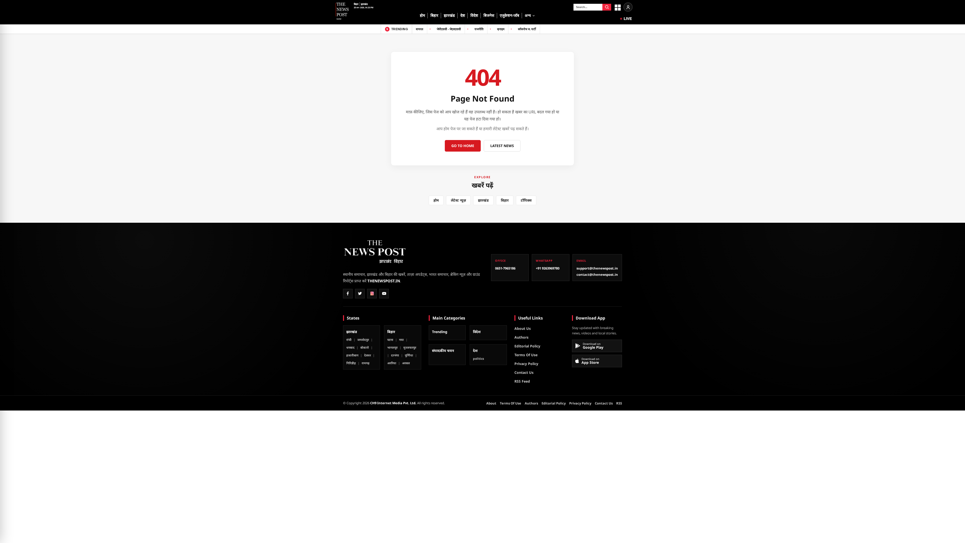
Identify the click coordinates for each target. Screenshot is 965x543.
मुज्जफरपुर (409, 347)
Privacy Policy (526, 363)
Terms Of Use (526, 354)
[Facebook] (348, 293)
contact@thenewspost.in (597, 274)
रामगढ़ (365, 363)
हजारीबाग (352, 355)
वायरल (419, 29)
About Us (522, 328)
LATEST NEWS (502, 145)
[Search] (606, 7)
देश (462, 15)
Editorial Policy (527, 346)
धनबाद (350, 347)
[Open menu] (617, 7)
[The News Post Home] (342, 12)
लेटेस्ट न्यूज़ (458, 200)
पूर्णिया (409, 355)
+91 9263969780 (547, 268)
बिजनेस (489, 15)
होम (422, 15)
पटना (390, 340)
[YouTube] (384, 293)
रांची (349, 340)
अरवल (406, 363)
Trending (439, 331)
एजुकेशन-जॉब (509, 15)
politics (478, 358)
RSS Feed (522, 381)
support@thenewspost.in (597, 268)
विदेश (474, 15)
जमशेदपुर (363, 340)
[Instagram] (372, 293)
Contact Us (524, 372)
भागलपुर (392, 347)
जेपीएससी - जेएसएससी (449, 29)
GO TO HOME (462, 145)
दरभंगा (395, 355)
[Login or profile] (628, 7)
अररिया (391, 363)
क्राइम (500, 29)
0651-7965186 (505, 268)
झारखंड (364, 4)
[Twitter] (360, 293)
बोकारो (364, 347)
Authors (521, 337)
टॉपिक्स (526, 200)
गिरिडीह (351, 363)
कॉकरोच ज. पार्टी (527, 29)
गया (401, 340)
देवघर (367, 355)
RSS (619, 403)
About (491, 403)
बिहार (356, 4)
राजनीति (479, 29)
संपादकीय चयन (443, 350)
